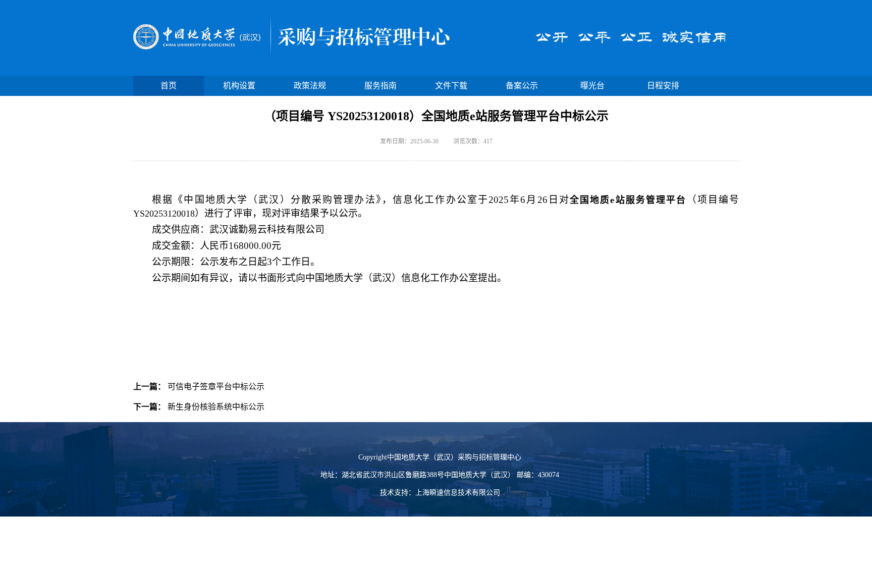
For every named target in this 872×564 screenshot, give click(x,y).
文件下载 (451, 85)
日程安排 (663, 85)
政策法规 (310, 85)
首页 (168, 85)
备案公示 (522, 85)
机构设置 (239, 85)
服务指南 (380, 85)
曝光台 (592, 85)
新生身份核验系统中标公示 (216, 406)
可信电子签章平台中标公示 (216, 386)
